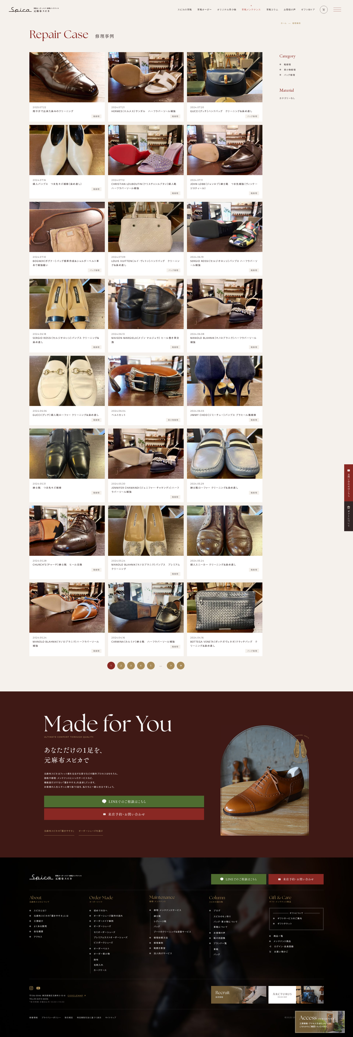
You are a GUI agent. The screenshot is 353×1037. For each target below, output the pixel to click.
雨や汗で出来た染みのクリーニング (53, 111)
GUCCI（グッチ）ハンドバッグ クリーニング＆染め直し (221, 111)
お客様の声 (219, 933)
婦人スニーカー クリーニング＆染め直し (213, 564)
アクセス (38, 937)
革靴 (216, 949)
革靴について (221, 927)
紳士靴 (157, 916)
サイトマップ (110, 1018)
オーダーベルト (101, 948)
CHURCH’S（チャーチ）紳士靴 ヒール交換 (57, 564)
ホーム (284, 23)
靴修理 (96, 116)
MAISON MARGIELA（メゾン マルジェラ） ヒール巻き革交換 (145, 340)
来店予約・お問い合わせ (126, 814)
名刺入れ (98, 965)
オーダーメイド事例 (104, 921)
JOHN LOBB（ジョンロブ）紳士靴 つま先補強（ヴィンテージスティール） (224, 186)
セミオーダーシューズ (104, 932)
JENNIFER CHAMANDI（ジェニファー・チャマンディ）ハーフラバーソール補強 (145, 489)
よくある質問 (40, 926)
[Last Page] (180, 665)
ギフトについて (349, 518)
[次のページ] (171, 665)
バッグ (157, 926)
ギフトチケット (284, 924)
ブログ (217, 910)
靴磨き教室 (159, 948)
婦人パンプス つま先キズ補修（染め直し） (57, 184)
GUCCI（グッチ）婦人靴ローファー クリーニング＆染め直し (66, 415)
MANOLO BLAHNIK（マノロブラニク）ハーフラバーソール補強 (223, 340)
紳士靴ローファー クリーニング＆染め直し (214, 487)
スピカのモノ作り (222, 916)
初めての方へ (101, 910)
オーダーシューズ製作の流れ (108, 916)
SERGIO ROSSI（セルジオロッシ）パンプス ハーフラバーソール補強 (224, 263)
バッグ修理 (252, 116)
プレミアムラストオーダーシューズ (111, 937)
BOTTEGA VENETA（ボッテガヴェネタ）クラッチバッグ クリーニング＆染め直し (223, 643)
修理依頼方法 (161, 938)
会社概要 (38, 931)
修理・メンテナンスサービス (167, 910)
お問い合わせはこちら (349, 485)
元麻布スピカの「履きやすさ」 (59, 831)
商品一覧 (278, 936)
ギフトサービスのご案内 (289, 918)
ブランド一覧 (220, 943)
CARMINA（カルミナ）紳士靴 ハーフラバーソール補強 (143, 641)
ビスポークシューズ (103, 943)
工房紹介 (38, 921)
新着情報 (33, 1018)
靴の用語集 (219, 938)
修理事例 (158, 943)
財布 (96, 960)
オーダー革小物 (102, 954)
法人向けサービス (163, 953)
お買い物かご (281, 952)
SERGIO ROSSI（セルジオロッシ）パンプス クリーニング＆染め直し (66, 340)
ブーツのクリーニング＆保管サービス (172, 932)
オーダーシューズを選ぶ (91, 831)
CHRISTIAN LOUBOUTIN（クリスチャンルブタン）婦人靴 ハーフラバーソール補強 (145, 186)
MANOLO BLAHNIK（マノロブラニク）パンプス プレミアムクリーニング (145, 566)
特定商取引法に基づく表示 (89, 1018)
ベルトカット (118, 415)
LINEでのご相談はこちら (127, 801)
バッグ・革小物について (226, 922)
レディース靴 (160, 921)
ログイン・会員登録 (284, 946)
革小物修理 (173, 420)
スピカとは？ (40, 910)
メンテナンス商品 (282, 941)
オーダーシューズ (102, 926)
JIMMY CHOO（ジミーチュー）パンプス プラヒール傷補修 (223, 415)
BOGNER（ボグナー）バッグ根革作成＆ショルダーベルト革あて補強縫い (66, 263)
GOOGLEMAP (75, 995)
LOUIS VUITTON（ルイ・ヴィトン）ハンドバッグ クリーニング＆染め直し (145, 263)
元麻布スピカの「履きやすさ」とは (51, 916)
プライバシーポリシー (51, 1018)
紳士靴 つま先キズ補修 (47, 487)
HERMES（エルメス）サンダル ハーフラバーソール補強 (143, 111)
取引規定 (69, 1018)
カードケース (100, 970)
